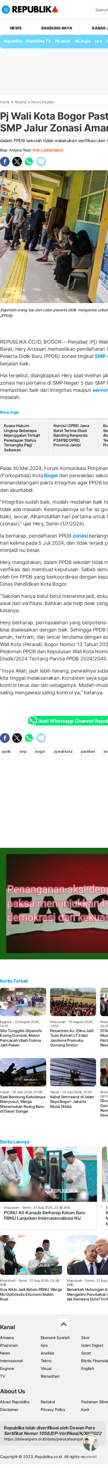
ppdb (6, 751)
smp (22, 751)
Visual (46, 1368)
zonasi (80, 536)
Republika (13, 41)
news (16, 28)
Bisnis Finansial (94, 1360)
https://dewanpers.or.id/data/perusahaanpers (45, 1439)
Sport (86, 1353)
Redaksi (48, 1401)
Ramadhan (50, 1376)
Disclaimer (9, 1409)
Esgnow (7, 1368)
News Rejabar (42, 102)
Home (5, 102)
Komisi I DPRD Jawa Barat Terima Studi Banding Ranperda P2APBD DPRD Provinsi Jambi (71, 435)
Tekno (46, 1360)
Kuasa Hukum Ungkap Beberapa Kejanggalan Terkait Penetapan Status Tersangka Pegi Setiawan (22, 437)
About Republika (14, 1401)
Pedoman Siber (94, 1401)
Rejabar (21, 102)
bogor (40, 751)
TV (2, 1376)
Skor (85, 1337)
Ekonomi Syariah (55, 1337)
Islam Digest (92, 1345)
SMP (100, 356)
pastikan (88, 751)
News (5, 1353)
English (87, 1368)
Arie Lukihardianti (47, 150)
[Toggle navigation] (6, 9)
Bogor (51, 475)
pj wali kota (63, 751)
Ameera (7, 1337)
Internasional (11, 1360)
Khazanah (8, 1345)
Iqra (44, 1345)
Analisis (47, 1353)
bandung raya (56, 28)
